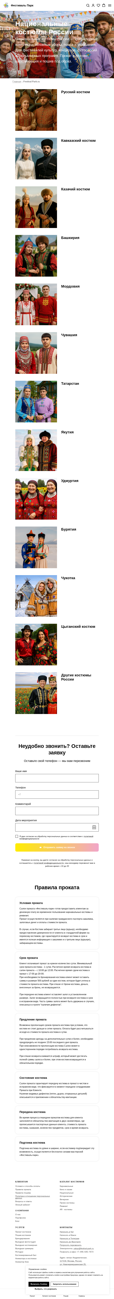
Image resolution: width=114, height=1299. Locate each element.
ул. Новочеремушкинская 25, (73, 1264)
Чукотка (68, 578)
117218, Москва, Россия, (71, 1261)
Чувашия (69, 335)
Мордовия (70, 286)
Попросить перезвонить (70, 1245)
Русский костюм (75, 92)
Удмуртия (69, 481)
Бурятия (68, 529)
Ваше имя (21, 771)
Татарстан (70, 383)
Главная (17, 81)
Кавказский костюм (78, 140)
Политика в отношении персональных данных (32, 1197)
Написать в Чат (67, 1232)
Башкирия (70, 238)
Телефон (20, 787)
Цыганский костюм (78, 626)
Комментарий (23, 804)
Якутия (67, 432)
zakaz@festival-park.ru (84, 1248)
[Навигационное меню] (109, 5)
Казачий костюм (75, 189)
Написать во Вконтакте (70, 1242)
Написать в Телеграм (69, 1238)
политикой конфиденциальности (49, 863)
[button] (88, 5)
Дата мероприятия (26, 820)
